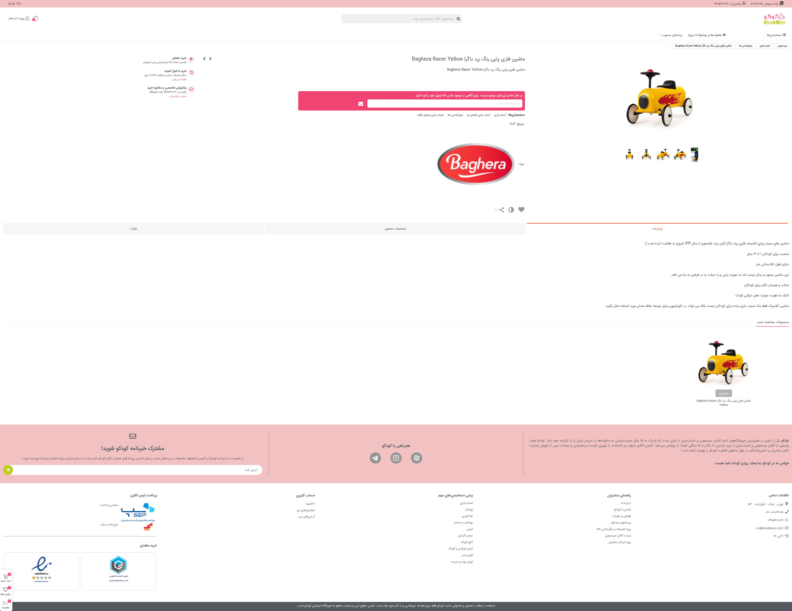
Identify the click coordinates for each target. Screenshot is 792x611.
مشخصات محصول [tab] (395, 228)
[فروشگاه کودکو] (774, 18)
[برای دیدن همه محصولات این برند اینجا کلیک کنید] (438, 164)
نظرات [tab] (133, 228)
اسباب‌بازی (500, 115)
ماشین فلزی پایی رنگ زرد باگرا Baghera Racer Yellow (724, 403)
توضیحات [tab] (657, 228)
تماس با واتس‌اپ (177, 96)
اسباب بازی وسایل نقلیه (430, 115)
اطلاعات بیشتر (179, 80)
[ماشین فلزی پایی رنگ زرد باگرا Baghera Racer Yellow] (660, 141)
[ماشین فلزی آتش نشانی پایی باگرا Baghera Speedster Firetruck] (210, 59)
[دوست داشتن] (521, 210)
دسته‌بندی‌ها (774, 35)
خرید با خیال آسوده (175, 71)
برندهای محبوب (672, 35)
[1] (8, 470)
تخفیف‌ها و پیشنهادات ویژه (705, 35)
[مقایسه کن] (511, 211)
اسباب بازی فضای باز (478, 115)
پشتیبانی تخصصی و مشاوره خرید (166, 88)
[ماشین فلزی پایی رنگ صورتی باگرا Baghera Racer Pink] (204, 59)
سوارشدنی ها (455, 115)
